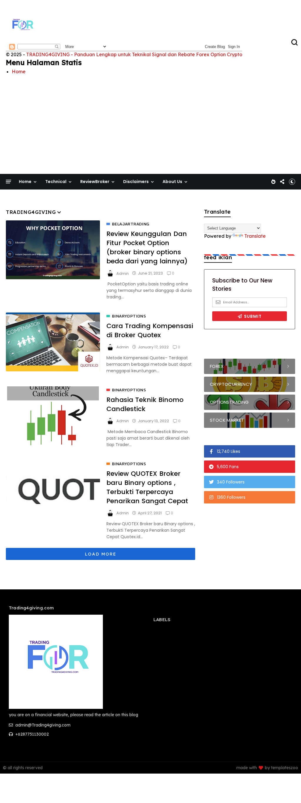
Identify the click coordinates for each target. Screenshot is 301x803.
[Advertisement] (150, 120)
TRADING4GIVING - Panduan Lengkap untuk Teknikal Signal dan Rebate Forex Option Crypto (134, 54)
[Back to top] (286, 789)
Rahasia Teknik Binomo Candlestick (144, 404)
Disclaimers (136, 181)
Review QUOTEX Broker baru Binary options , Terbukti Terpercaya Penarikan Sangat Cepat (147, 487)
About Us (172, 181)
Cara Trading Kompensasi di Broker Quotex (149, 330)
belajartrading (131, 224)
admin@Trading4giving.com (42, 725)
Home (19, 71)
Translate (255, 236)
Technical (55, 181)
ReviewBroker (94, 181)
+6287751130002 (31, 734)
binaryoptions (129, 316)
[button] (292, 181)
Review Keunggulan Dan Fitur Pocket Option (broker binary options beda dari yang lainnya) (147, 247)
